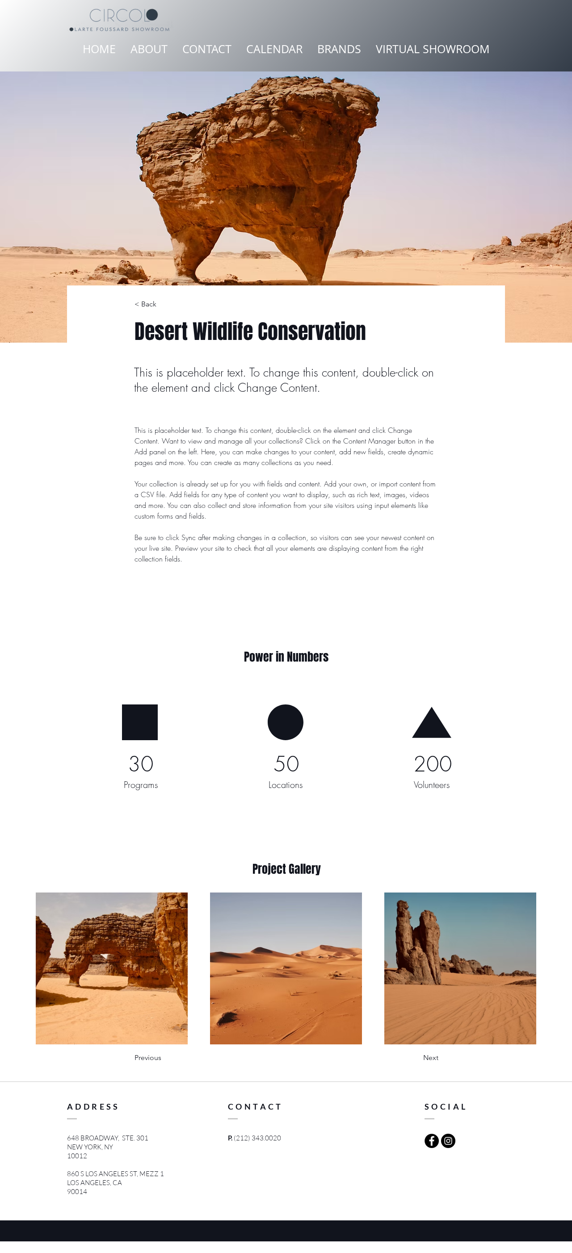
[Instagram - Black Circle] (448, 1141)
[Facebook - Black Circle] (432, 1141)
